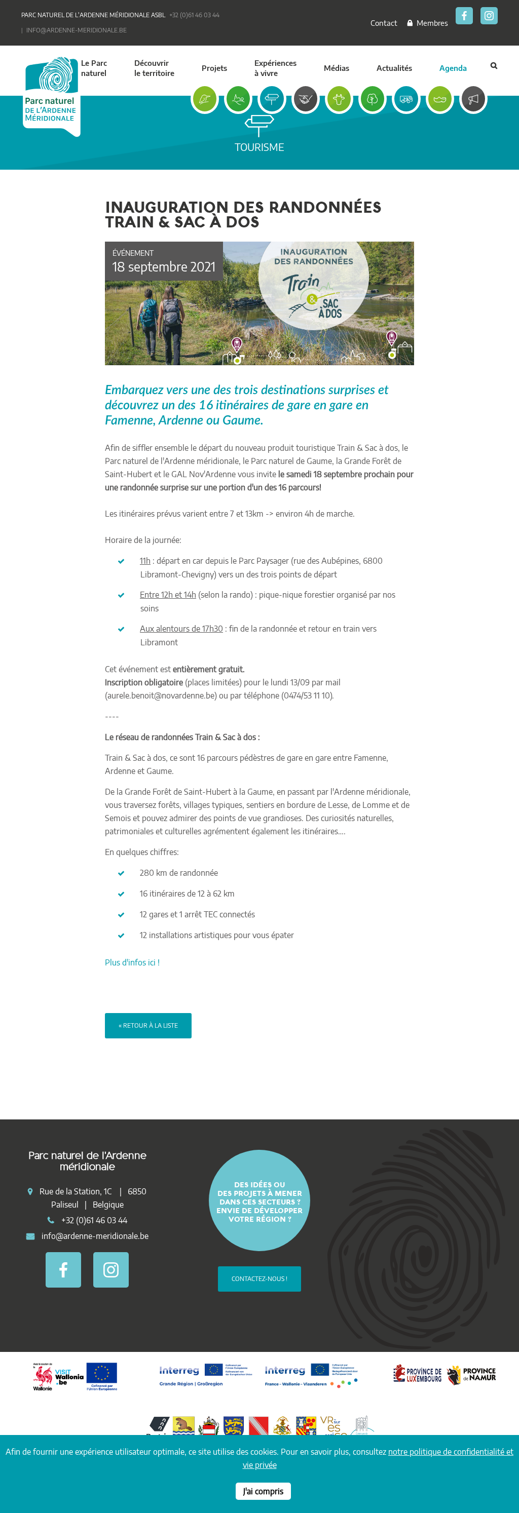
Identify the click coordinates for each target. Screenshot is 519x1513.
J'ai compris (263, 1491)
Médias (336, 67)
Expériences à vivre (275, 67)
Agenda (453, 67)
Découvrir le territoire (154, 67)
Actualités (394, 67)
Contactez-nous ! (259, 1279)
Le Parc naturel (94, 67)
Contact (383, 22)
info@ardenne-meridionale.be (76, 30)
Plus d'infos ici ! (132, 962)
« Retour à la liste (148, 1025)
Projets (214, 67)
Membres (430, 22)
